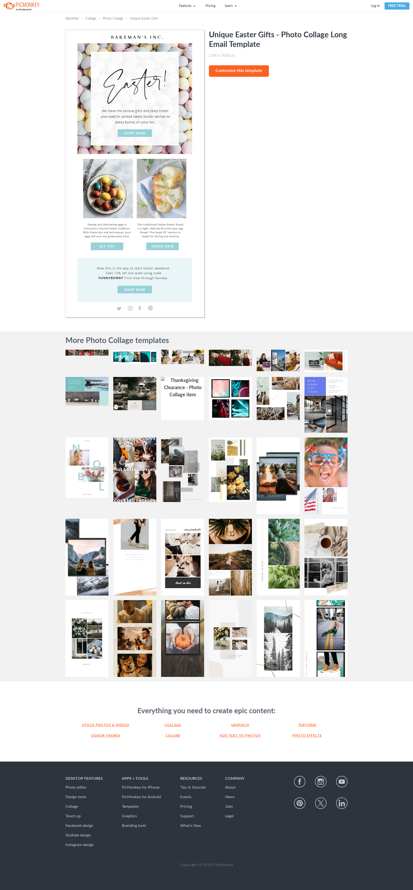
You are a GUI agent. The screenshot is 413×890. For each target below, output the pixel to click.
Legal (229, 816)
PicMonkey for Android (141, 797)
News (230, 797)
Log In (375, 6)
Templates (130, 806)
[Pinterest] (299, 803)
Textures (307, 725)
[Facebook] (299, 781)
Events (185, 797)
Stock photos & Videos (105, 725)
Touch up (73, 816)
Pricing (210, 6)
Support (187, 816)
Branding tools (134, 826)
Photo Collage (113, 18)
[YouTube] (342, 781)
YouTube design (78, 835)
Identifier (72, 18)
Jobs (229, 806)
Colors (173, 735)
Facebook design (79, 826)
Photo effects (307, 735)
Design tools (75, 797)
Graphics (240, 725)
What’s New (190, 826)
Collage (91, 18)
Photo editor (76, 787)
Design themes (105, 735)
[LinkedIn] (342, 803)
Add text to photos (240, 735)
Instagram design (79, 845)
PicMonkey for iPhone (140, 787)
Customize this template (239, 71)
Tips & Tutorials (193, 787)
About (230, 787)
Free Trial (397, 6)
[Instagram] (320, 781)
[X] (320, 803)
